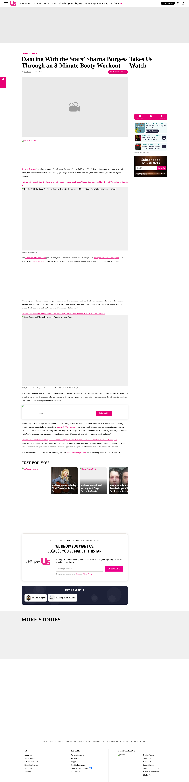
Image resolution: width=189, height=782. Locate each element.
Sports (70, 3)
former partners (66, 427)
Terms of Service (77, 755)
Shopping (78, 3)
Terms (78, 574)
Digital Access (148, 755)
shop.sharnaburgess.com (76, 452)
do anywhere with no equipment (106, 258)
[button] (178, 3)
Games (87, 3)
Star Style (52, 3)
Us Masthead (29, 758)
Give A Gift (147, 762)
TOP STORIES (116, 72)
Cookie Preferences (78, 765)
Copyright (75, 762)
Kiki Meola (27, 72)
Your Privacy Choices (79, 768)
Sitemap (27, 772)
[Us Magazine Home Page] (13, 3)
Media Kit (28, 768)
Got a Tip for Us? (31, 762)
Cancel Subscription (151, 772)
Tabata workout (38, 261)
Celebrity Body (29, 53)
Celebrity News (25, 3)
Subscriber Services (151, 768)
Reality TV (107, 3)
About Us (28, 755)
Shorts (116, 3)
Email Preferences (31, 765)
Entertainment (40, 3)
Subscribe (168, 3)
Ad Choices (75, 772)
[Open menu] (6, 3)
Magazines (96, 3)
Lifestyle (62, 3)
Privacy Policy (87, 574)
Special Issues (148, 765)
